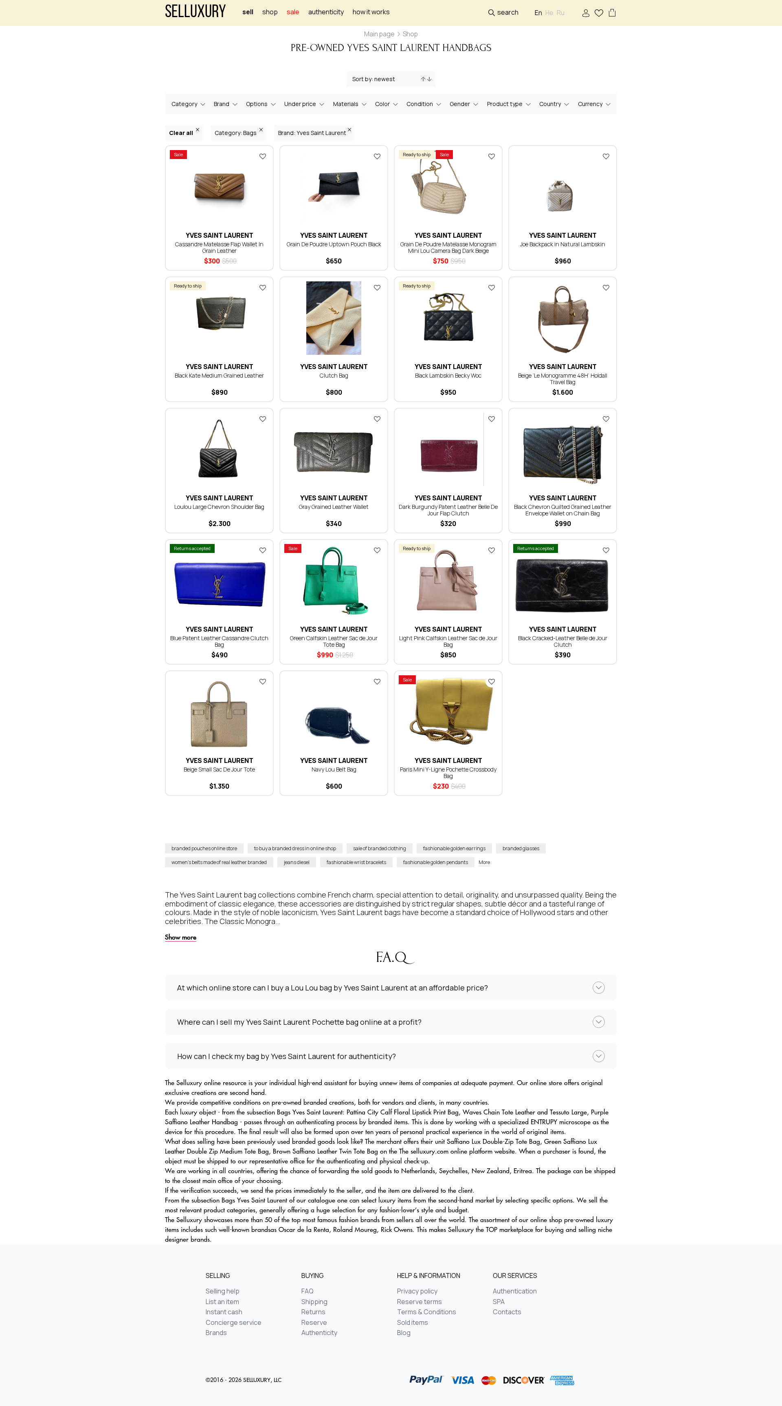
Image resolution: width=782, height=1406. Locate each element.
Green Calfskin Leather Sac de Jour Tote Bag (334, 641)
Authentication (515, 1291)
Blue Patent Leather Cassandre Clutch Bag (219, 641)
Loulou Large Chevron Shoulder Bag (219, 507)
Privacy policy (417, 1291)
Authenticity (326, 12)
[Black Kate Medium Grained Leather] (219, 318)
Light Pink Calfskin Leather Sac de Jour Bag (448, 641)
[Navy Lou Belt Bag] (333, 712)
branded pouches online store (204, 848)
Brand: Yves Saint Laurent (312, 133)
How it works (371, 12)
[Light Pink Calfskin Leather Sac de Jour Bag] (448, 580)
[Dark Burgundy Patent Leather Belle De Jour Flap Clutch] (448, 449)
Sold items (412, 1322)
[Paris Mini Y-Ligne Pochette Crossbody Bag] (448, 712)
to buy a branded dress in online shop (295, 848)
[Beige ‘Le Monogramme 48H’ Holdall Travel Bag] (562, 318)
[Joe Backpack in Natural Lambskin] (562, 186)
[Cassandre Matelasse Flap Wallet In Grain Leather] (219, 186)
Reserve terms (419, 1302)
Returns (313, 1312)
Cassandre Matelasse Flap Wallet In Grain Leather (219, 247)
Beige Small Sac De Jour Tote (219, 769)
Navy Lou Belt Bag (334, 769)
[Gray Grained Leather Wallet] (333, 449)
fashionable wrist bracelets (356, 862)
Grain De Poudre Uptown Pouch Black (334, 244)
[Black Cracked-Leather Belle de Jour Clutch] (562, 580)
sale (293, 12)
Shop (270, 12)
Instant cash (224, 1312)
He (549, 13)
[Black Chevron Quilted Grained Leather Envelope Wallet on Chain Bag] (562, 449)
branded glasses (521, 848)
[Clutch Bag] (333, 318)
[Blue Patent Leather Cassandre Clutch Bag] (219, 580)
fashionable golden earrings (454, 848)
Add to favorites (263, 156)
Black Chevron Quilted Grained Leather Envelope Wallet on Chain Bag (562, 510)
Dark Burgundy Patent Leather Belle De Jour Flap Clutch (448, 510)
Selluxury (195, 13)
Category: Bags (236, 133)
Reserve (314, 1322)
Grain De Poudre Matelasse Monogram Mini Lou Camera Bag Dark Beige (448, 247)
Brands (216, 1333)
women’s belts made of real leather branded (219, 862)
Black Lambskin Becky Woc (448, 375)
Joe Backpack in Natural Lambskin (562, 244)
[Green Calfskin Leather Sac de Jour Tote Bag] (333, 580)
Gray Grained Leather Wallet (334, 507)
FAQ (307, 1291)
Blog (404, 1333)
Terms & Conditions (426, 1312)
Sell (247, 12)
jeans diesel (297, 862)
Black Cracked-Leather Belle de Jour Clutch (562, 641)
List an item (222, 1302)
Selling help (222, 1291)
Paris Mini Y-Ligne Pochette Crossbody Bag (448, 772)
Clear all (181, 133)
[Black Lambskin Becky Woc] (448, 318)
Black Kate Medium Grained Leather (219, 375)
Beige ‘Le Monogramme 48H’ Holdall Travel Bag (562, 378)
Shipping (314, 1302)
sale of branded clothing (379, 848)
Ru (561, 13)
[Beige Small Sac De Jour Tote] (219, 712)
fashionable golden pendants (435, 862)
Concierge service (233, 1322)
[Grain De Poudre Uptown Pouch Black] (333, 186)
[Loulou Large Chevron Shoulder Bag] (219, 449)
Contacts (507, 1312)
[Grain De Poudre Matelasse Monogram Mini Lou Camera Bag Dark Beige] (448, 186)
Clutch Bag (334, 375)
